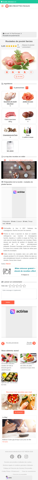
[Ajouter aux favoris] (31, 72)
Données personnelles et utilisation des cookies (18, 462)
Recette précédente (12, 343)
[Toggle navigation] (2, 6)
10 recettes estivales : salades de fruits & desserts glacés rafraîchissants (8, 367)
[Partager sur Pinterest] (19, 72)
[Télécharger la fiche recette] (25, 72)
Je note (20, 76)
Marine (8, 264)
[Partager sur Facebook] (13, 72)
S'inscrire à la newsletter (20, 474)
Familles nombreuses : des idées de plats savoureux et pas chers (27, 366)
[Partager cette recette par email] (7, 72)
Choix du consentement (29, 471)
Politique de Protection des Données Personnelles (18, 468)
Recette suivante (29, 343)
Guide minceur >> (9, 2)
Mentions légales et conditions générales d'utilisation (18, 465)
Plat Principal (16, 33)
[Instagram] (26, 456)
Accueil (6, 33)
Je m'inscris (18, 412)
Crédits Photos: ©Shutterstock (10, 471)
